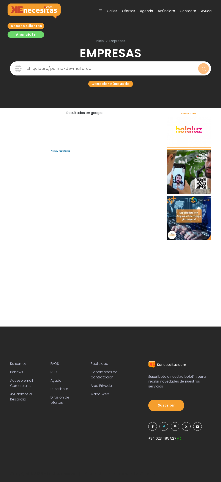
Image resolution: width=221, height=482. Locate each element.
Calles (112, 10)
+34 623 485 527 (162, 438)
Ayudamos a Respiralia (21, 397)
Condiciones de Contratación (104, 375)
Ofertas (128, 10)
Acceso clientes (26, 26)
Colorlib (147, 473)
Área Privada (101, 385)
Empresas (117, 40)
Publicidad (99, 363)
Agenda (146, 10)
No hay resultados (60, 151)
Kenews (16, 372)
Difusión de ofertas (60, 400)
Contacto (188, 10)
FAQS (55, 363)
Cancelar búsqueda (111, 84)
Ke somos (18, 363)
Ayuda (206, 10)
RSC (54, 372)
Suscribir (166, 405)
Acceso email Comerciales (21, 383)
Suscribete (59, 388)
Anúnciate (166, 10)
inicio (100, 40)
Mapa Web (100, 394)
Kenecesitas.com (171, 364)
